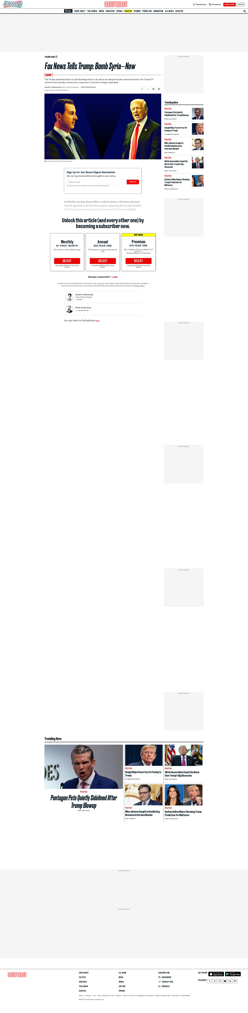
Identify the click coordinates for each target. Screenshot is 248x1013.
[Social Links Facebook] (209, 981)
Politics (128, 11)
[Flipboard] (235, 981)
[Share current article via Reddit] (159, 89)
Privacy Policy (105, 185)
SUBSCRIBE (229, 4)
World (121, 982)
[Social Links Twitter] (215, 981)
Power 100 (147, 11)
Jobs (99, 995)
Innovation (158, 11)
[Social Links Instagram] (220, 981)
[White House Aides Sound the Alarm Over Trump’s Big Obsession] (198, 168)
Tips (94, 995)
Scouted (179, 11)
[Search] (244, 11)
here (97, 320)
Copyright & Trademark (180, 995)
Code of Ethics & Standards (134, 995)
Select (67, 261)
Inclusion (149, 995)
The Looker (92, 11)
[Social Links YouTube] (225, 981)
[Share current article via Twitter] (148, 89)
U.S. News (169, 11)
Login (115, 277)
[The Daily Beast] (116, 4)
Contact (88, 995)
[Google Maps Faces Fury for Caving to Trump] (198, 134)
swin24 (79, 299)
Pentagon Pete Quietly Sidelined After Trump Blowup (84, 801)
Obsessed (110, 11)
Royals (119, 11)
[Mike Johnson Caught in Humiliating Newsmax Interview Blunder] (198, 149)
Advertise (106, 995)
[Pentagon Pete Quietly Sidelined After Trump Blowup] (198, 119)
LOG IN (241, 4)
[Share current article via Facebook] (142, 89)
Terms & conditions (162, 995)
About (81, 995)
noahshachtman (83, 310)
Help (113, 995)
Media (101, 11)
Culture (122, 986)
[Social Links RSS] (230, 981)
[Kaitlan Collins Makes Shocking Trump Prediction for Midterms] (198, 186)
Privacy (119, 995)
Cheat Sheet (79, 11)
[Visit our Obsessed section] (21, 4)
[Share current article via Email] (153, 89)
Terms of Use (94, 185)
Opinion (137, 11)
